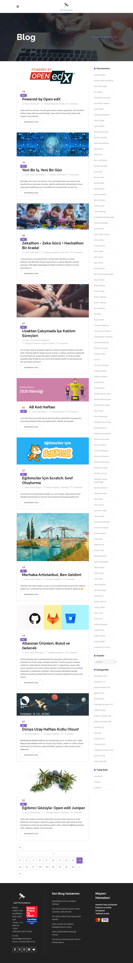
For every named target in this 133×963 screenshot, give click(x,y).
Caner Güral (99, 206)
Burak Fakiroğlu (101, 166)
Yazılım (61, 104)
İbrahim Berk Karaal (102, 399)
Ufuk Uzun (98, 619)
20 (53, 867)
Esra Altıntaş (99, 308)
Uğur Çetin (98, 613)
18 (40, 867)
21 (60, 867)
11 (60, 860)
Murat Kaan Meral (101, 462)
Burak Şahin (99, 183)
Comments (73, 104)
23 (73, 867)
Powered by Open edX (41, 99)
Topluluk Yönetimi (101, 750)
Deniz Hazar (99, 240)
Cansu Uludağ (100, 212)
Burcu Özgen (99, 200)
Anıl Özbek (98, 109)
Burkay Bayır (99, 189)
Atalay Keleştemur (102, 115)
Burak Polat (99, 177)
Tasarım (97, 739)
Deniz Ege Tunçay (101, 234)
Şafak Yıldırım (100, 602)
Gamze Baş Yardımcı (102, 331)
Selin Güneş (99, 573)
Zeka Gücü (64, 252)
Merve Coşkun (100, 445)
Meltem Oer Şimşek (102, 434)
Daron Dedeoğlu (101, 223)
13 (73, 860)
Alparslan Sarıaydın (102, 98)
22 (66, 867)
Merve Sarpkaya (101, 451)
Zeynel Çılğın (99, 641)
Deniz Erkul (99, 229)
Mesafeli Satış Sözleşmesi (106, 905)
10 (53, 860)
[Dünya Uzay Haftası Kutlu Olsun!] (53, 704)
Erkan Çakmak (100, 297)
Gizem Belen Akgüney (39, 340)
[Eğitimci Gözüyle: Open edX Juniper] (53, 780)
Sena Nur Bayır (100, 590)
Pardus (97, 727)
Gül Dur (97, 360)
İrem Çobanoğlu (101, 416)
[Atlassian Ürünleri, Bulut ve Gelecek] (53, 617)
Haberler (36, 343)
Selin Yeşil (98, 579)
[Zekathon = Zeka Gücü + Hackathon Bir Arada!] (53, 216)
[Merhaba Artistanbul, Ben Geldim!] (53, 537)
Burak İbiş (98, 172)
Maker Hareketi (101, 722)
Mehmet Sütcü (100, 428)
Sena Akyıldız (100, 585)
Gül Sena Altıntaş (101, 365)
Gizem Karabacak (101, 342)
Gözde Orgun (100, 354)
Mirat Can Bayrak (101, 456)
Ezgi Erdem (99, 320)
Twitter (97, 782)
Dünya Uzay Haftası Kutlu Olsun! (50, 729)
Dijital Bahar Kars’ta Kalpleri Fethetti (64, 902)
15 (20, 867)
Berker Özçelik (100, 137)
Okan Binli (98, 499)
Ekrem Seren (99, 268)
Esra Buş (97, 314)
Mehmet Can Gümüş (102, 422)
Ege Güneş (98, 257)
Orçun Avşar (99, 516)
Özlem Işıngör (100, 533)
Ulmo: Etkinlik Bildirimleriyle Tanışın (64, 933)
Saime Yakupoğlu (101, 562)
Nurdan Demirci (100, 488)
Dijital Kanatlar (100, 687)
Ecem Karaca (99, 246)
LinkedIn (97, 788)
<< (20, 847)
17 (33, 867)
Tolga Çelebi (99, 607)
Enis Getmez (99, 280)
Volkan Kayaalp (100, 624)
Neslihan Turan (100, 473)
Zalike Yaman (99, 636)
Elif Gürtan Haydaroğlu (104, 274)
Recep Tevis (99, 550)
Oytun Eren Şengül (102, 522)
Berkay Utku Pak (101, 132)
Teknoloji (65, 487)
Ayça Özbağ (99, 120)
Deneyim (61, 175)
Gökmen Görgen (101, 348)
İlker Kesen (98, 411)
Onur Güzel (99, 505)
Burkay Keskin (100, 194)
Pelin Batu (98, 539)
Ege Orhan (98, 263)
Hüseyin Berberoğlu (102, 394)
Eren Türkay (99, 291)
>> (20, 874)
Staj (95, 733)
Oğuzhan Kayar (100, 493)
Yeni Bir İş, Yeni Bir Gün (42, 170)
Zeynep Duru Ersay (102, 647)
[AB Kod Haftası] (53, 390)
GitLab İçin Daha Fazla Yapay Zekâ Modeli (66, 917)
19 (46, 867)
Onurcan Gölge (100, 511)
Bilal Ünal (98, 155)
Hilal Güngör (35, 487)
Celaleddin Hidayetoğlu (104, 217)
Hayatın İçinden (48, 343)
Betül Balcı (34, 252)
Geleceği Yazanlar (101, 704)
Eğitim (55, 104)
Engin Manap (99, 286)
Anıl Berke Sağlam (101, 103)
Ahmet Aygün (100, 75)
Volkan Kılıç (99, 630)
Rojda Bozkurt (100, 556)
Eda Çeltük (98, 251)
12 (66, 860)
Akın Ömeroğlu (36, 653)
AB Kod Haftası (42, 407)
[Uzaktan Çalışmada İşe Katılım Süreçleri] (53, 301)
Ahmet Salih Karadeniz (104, 81)
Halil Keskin (99, 382)
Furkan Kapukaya (101, 325)
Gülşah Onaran (100, 371)
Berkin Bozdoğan (101, 143)
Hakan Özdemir (100, 377)
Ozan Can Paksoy (37, 175)
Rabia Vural (99, 545)
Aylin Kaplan (35, 579)
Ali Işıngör (34, 104)
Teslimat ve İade (102, 914)
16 (27, 867)
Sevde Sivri (98, 596)
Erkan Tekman (100, 303)
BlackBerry (98, 676)
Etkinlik (55, 252)
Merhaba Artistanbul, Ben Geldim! (51, 575)
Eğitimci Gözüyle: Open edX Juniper (53, 808)
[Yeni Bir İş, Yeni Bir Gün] (53, 144)
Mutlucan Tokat (101, 468)
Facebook (98, 776)
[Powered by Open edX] (53, 76)
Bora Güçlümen (100, 160)
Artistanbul (97, 37)
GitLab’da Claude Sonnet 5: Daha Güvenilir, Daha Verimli (66, 910)
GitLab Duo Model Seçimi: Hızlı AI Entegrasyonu (66, 940)
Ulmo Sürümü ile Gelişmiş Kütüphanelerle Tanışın (62, 925)
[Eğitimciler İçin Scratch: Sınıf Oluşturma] (53, 451)
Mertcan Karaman (101, 439)
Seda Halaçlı (99, 567)
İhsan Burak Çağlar (102, 405)
